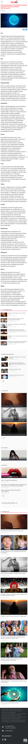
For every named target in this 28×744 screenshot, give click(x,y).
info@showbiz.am (9, 730)
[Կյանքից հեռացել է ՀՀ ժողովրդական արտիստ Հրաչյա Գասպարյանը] (14, 672)
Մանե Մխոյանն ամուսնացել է (15, 369)
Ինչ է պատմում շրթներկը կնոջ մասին (10, 476)
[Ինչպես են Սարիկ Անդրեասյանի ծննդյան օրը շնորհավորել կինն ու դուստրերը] (14, 650)
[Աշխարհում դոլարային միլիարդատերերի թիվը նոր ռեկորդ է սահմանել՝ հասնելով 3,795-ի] (4, 343)
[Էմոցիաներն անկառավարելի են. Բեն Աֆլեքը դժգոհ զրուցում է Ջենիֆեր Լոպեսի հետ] (4, 364)
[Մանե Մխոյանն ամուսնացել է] (4, 371)
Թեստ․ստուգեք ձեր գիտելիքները (9, 480)
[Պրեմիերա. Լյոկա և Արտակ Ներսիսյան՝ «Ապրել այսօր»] (4, 338)
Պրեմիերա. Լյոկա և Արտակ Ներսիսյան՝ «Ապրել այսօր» (13, 434)
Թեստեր (4, 465)
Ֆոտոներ (5, 447)
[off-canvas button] (2, 1)
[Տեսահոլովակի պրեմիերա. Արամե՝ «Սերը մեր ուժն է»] (4, 359)
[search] (26, 1)
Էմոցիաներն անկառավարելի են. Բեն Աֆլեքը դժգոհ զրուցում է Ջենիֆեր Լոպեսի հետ (17, 364)
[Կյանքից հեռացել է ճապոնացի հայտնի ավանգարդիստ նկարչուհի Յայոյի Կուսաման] (4, 331)
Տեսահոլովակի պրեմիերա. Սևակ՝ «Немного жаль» (12, 406)
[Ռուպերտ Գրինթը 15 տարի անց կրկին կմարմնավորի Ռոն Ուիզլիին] (4, 320)
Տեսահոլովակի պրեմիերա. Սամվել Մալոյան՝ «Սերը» (13, 420)
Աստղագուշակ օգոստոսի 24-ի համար (16, 375)
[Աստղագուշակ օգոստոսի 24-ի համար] (4, 377)
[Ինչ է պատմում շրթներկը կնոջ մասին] (14, 472)
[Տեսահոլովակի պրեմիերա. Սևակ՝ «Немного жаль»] (4, 315)
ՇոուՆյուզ (3, 10)
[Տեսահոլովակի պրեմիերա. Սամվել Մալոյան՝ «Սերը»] (4, 326)
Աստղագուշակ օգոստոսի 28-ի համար (10, 702)
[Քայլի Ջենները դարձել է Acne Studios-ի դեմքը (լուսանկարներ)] (14, 455)
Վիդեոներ (5, 390)
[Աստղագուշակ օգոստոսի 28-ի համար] (14, 693)
